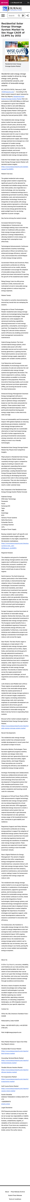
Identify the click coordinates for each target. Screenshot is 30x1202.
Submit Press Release (15, 1195)
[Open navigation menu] (3, 15)
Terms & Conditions (15, 1199)
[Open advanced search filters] (23, 15)
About (7, 1192)
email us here (5, 1104)
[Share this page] (27, 15)
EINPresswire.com (8, 92)
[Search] (19, 15)
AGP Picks (4, 2)
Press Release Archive (18, 1192)
